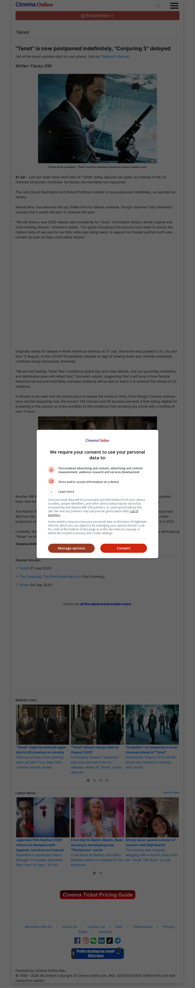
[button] (97, 491)
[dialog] (97, 494)
